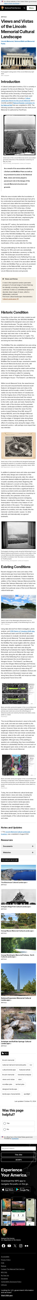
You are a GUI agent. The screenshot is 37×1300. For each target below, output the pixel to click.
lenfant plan (20, 1084)
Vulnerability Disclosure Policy (11, 1282)
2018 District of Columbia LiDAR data (22, 631)
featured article (24, 1070)
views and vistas (8, 1079)
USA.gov (4, 1285)
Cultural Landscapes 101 (11, 299)
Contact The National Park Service (12, 1269)
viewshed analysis (24, 1075)
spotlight (27, 1094)
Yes (8, 1123)
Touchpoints (15, 1138)
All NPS (19, 1160)
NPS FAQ (4, 1272)
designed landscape (9, 1089)
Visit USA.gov (7, 1295)
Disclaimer (4, 1278)
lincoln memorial (8, 1060)
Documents (8, 846)
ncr (31, 1065)
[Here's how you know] (18, 2)
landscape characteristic (11, 1094)
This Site (18, 1155)
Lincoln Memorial (7, 41)
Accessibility (5, 1257)
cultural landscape (9, 1070)
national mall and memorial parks (14, 1065)
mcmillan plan (7, 1084)
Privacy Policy (6, 1260)
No (8, 1129)
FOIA (2, 1263)
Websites (7, 852)
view (20, 1079)
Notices (3, 1266)
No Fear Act (5, 1275)
